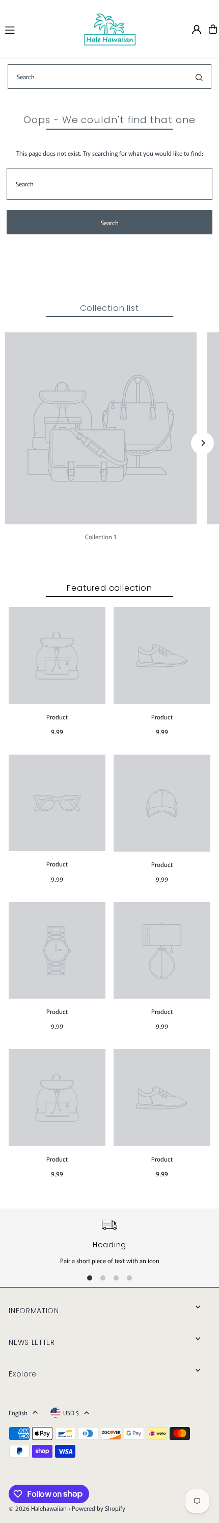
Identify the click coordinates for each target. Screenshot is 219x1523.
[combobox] (109, 76)
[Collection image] (101, 428)
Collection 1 (101, 536)
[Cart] (213, 29)
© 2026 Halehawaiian (38, 1508)
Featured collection (109, 588)
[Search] (199, 76)
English (18, 1412)
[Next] (202, 442)
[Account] (196, 29)
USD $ (71, 1412)
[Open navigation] (39, 28)
